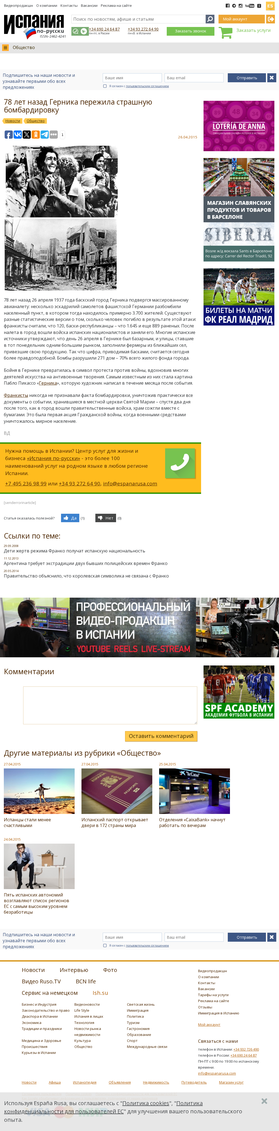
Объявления (120, 1082)
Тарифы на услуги (213, 994)
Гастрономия (138, 1028)
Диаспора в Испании (40, 1016)
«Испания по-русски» (53, 458)
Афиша (55, 1082)
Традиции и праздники (42, 1028)
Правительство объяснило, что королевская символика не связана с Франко (86, 576)
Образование (139, 1034)
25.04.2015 (167, 764)
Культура (82, 1040)
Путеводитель (194, 1082)
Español (270, 3)
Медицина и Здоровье (41, 1040)
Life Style (81, 1010)
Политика (135, 1016)
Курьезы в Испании (39, 1052)
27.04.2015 (12, 764)
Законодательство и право (46, 1010)
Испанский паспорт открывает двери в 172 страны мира (114, 822)
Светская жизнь (141, 1004)
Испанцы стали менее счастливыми (27, 822)
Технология (84, 1022)
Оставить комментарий (161, 736)
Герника (48, 383)
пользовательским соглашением (147, 86)
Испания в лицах (88, 1016)
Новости (29, 1082)
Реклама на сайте (116, 5)
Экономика (31, 1022)
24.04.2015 (12, 839)
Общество (24, 47)
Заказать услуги (253, 30)
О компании (46, 5)
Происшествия (34, 1046)
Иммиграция (137, 1010)
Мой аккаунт (209, 1024)
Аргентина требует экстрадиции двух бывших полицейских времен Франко (86, 563)
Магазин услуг (231, 1082)
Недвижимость (156, 1082)
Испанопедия (84, 1082)
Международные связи (147, 1046)
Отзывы (205, 1007)
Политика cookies (145, 1103)
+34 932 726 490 (246, 1049)
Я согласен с (139, 86)
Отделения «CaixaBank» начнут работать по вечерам (192, 822)
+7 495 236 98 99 (26, 483)
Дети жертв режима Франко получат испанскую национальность (74, 551)
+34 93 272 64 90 (143, 29)
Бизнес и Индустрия (39, 1004)
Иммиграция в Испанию (218, 1013)
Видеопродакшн (18, 5)
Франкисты (16, 395)
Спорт (132, 1040)
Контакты (69, 5)
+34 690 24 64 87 (104, 29)
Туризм (133, 1022)
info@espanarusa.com (130, 483)
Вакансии (89, 5)
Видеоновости (87, 1004)
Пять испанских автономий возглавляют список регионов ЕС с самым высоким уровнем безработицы (36, 903)
